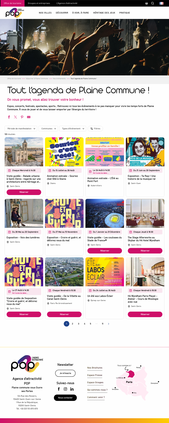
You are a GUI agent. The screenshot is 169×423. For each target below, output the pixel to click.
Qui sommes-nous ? (97, 390)
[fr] (161, 3)
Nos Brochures (94, 368)
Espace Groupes (95, 382)
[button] (161, 3)
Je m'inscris (65, 373)
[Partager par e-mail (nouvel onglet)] (28, 117)
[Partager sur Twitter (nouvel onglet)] (15, 117)
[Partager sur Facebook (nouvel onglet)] (8, 117)
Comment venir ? (96, 397)
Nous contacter (65, 398)
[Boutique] (147, 5)
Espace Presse (94, 375)
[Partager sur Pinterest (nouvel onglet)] (21, 117)
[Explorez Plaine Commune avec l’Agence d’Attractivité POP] (11, 13)
